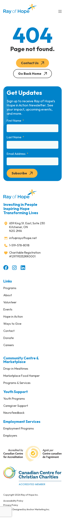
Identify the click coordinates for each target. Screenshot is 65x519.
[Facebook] (5, 267)
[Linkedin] (23, 267)
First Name (14, 120)
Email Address (16, 154)
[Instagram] (14, 267)
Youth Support (15, 391)
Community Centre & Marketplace (21, 360)
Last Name (14, 137)
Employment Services (21, 421)
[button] (32, 63)
